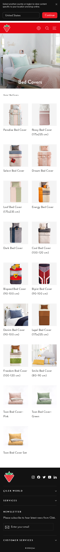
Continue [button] (50, 15)
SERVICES (10, 500)
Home (5, 95)
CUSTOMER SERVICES (18, 540)
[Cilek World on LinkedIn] (55, 477)
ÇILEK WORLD (13, 491)
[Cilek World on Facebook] (38, 477)
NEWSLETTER (12, 511)
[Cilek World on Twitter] (44, 477)
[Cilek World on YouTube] (49, 477)
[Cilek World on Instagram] (33, 477)
